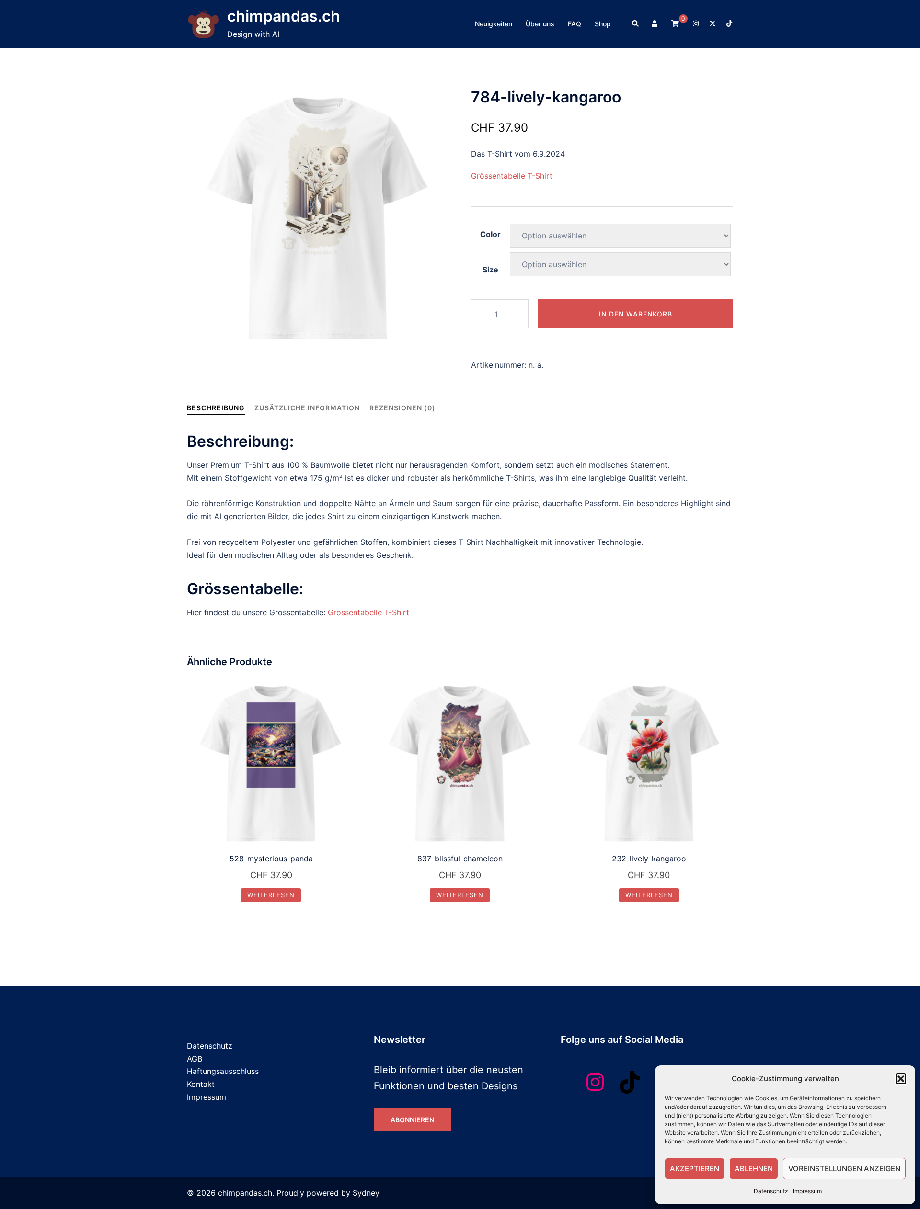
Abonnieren (412, 1120)
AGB (194, 1058)
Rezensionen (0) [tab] (402, 408)
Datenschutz (771, 1191)
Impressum (807, 1191)
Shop (603, 24)
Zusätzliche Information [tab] (307, 408)
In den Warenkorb (635, 314)
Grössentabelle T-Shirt (511, 176)
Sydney (366, 1193)
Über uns (540, 24)
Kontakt (201, 1084)
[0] (675, 23)
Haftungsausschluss (223, 1071)
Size (490, 269)
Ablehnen (754, 1168)
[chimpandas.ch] (203, 24)
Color (490, 234)
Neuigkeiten (493, 24)
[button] (901, 1079)
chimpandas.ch (283, 16)
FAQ (574, 24)
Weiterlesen (271, 895)
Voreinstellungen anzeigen (844, 1168)
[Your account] (655, 24)
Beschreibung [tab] (216, 408)
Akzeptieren (694, 1168)
